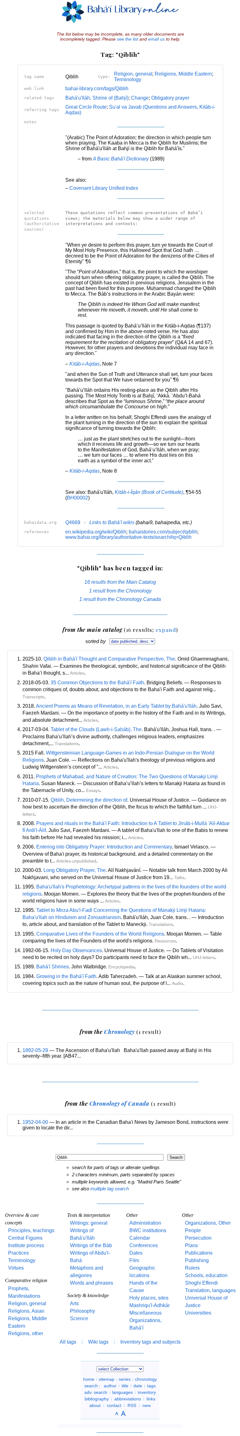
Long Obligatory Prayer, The (74, 870)
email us (156, 39)
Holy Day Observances (76, 950)
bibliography (97, 1398)
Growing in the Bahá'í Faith (66, 976)
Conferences (143, 1245)
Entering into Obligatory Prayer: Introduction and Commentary (104, 846)
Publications (198, 1253)
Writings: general (89, 1223)
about (95, 1405)
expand (166, 629)
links (151, 1398)
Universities (198, 1313)
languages (122, 1392)
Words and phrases (91, 1283)
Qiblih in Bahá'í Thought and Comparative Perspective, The (109, 658)
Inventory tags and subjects (150, 1342)
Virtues (16, 1268)
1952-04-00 (35, 1122)
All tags (68, 1342)
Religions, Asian (26, 1311)
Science (79, 1318)
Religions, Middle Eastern (183, 73)
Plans (191, 1245)
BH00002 (77, 497)
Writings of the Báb (91, 1245)
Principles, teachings (31, 1230)
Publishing (197, 1260)
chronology (146, 1379)
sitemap (106, 1379)
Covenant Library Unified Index (103, 188)
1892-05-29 (35, 1050)
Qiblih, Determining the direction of (89, 800)
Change (140, 98)
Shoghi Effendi (201, 1283)
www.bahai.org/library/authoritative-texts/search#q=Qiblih (128, 537)
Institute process (26, 1245)
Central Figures (25, 1238)
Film (134, 1260)
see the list (127, 39)
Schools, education (206, 1275)
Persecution (198, 1238)
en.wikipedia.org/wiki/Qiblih (95, 531)
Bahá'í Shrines (52, 966)
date (137, 1385)
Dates (135, 1253)
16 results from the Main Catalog (120, 582)
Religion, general (133, 73)
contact (114, 1405)
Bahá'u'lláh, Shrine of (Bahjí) (96, 98)
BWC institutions (147, 1230)
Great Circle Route (86, 107)
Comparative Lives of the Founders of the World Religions (100, 934)
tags (151, 1385)
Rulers (192, 1268)
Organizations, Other (208, 1223)
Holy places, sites (148, 1298)
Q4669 (72, 522)
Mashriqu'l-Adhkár (149, 1305)
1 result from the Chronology (120, 590)
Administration (145, 1223)
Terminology (127, 79)
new (146, 1405)
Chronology (119, 1031)
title (125, 1385)
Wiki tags (98, 1342)
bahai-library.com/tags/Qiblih (96, 88)
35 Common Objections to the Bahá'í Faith (97, 682)
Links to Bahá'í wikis (111, 522)
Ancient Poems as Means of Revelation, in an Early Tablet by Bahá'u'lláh (116, 706)
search (91, 1385)
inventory (147, 1392)
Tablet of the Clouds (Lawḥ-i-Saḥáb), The (96, 729)
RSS (132, 1405)
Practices (18, 1253)
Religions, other (25, 1333)
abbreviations (127, 1398)
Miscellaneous (145, 1313)
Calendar (139, 1238)
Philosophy (82, 1311)
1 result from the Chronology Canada (120, 599)
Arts (74, 1303)
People (193, 1230)
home (88, 1379)
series (125, 1379)
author (110, 1385)
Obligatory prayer (170, 98)
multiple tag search (109, 1188)
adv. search (95, 1392)
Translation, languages (210, 1290)
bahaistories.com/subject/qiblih (163, 531)
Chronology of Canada (119, 1103)
